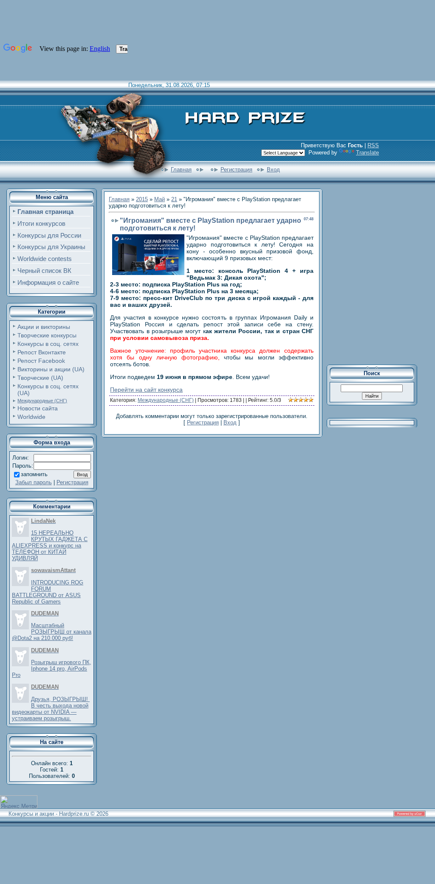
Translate (367, 152)
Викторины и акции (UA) (51, 369)
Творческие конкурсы (46, 335)
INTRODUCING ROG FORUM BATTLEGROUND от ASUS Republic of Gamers (47, 592)
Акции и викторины (43, 326)
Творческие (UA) (40, 377)
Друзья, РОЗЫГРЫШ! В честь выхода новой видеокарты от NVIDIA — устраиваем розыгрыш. (51, 708)
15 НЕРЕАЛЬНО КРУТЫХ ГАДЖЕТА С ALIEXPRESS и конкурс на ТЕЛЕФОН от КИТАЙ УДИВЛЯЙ (50, 545)
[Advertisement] (378, 273)
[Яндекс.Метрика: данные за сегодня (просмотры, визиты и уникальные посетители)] (18, 801)
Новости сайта (37, 408)
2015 (142, 199)
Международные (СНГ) (42, 400)
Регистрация (236, 169)
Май (159, 199)
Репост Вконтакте (41, 352)
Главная (181, 169)
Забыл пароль (33, 482)
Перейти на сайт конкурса (146, 389)
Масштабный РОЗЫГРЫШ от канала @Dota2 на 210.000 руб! (51, 631)
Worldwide (31, 416)
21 (174, 199)
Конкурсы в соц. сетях (48, 343)
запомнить (34, 474)
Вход (273, 169)
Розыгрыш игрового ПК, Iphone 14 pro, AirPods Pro (51, 668)
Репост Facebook (41, 360)
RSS (373, 145)
